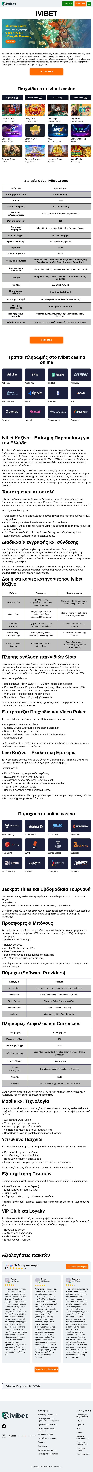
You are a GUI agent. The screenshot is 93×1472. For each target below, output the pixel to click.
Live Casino (33, 98)
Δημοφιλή (10, 98)
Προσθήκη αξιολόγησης (77, 1267)
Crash (56, 98)
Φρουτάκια (78, 98)
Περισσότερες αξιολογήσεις (46, 1369)
